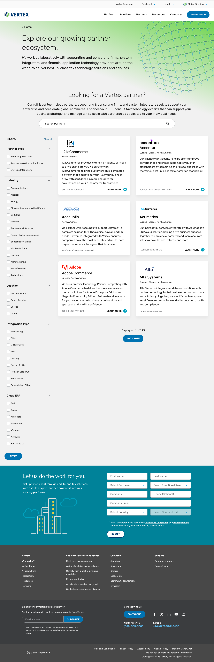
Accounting (17, 331)
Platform (109, 14)
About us (115, 561)
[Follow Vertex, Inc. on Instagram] (183, 614)
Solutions (125, 14)
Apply (13, 456)
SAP (13, 403)
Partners (141, 14)
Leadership (116, 576)
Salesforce (16, 423)
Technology (17, 275)
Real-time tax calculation (79, 561)
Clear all (48, 139)
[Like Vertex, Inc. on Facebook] (154, 614)
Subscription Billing (21, 241)
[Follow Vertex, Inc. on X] (161, 614)
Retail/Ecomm (18, 268)
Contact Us (134, 614)
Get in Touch (198, 14)
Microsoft (16, 416)
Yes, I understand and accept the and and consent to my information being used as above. (150, 524)
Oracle (14, 410)
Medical (15, 195)
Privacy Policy (181, 522)
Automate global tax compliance (82, 566)
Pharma (15, 221)
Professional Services (22, 228)
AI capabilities (29, 571)
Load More (133, 338)
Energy (14, 201)
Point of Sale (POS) (20, 371)
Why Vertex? (28, 561)
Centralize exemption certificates (83, 589)
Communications (19, 188)
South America (18, 300)
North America (18, 293)
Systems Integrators (21, 170)
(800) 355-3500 (133, 626)
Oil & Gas (15, 215)
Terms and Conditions (156, 522)
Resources (158, 14)
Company (176, 14)
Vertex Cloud (28, 566)
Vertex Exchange (124, 4)
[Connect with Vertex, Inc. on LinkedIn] (169, 614)
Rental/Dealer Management (25, 235)
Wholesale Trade (19, 248)
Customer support (164, 561)
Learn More (114, 189)
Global (14, 313)
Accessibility (143, 648)
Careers (114, 571)
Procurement (17, 378)
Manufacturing (18, 262)
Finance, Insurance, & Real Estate (28, 208)
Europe (14, 307)
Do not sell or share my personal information (169, 652)
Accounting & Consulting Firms (27, 163)
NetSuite (15, 437)
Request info (161, 566)
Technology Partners (21, 156)
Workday (15, 430)
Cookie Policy (161, 648)
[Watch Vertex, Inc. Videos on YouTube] (176, 614)
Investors (115, 586)
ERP (13, 351)
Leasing (15, 255)
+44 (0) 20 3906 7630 (166, 626)
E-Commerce (17, 345)
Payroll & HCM (18, 365)
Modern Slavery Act (182, 648)
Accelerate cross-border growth (82, 584)
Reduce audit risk (75, 579)
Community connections (123, 581)
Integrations (28, 576)
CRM (13, 338)
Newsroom (115, 566)
